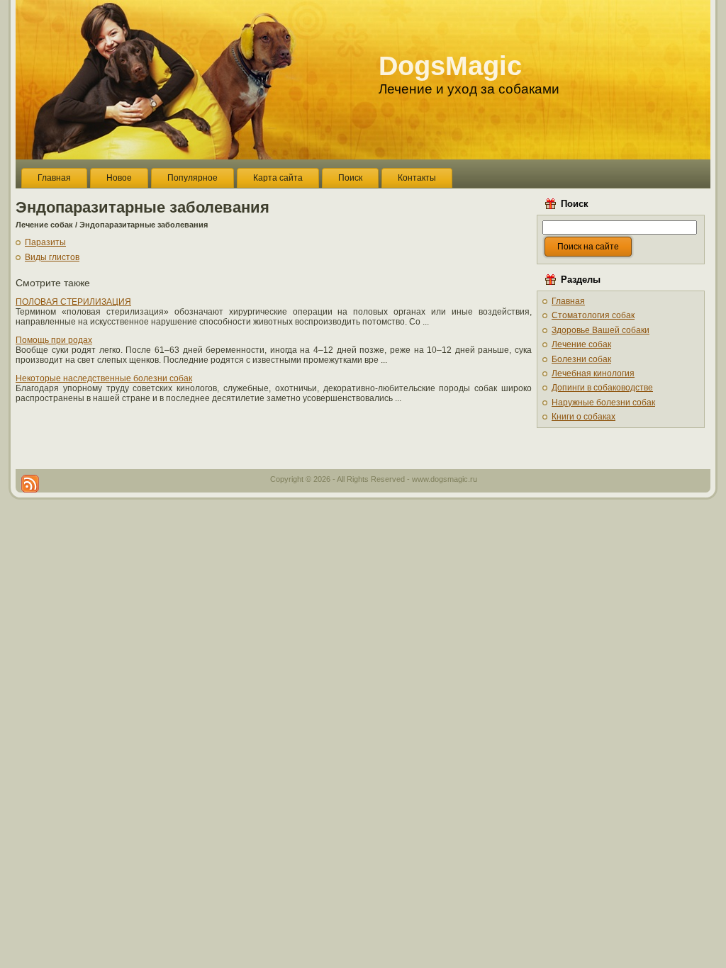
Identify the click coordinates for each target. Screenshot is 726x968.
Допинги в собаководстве (602, 388)
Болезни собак (581, 359)
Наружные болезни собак (603, 402)
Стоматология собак (593, 315)
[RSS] (30, 484)
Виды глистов (52, 257)
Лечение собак (44, 224)
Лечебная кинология (593, 373)
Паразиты (45, 242)
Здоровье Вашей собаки (600, 330)
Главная (568, 301)
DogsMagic (450, 66)
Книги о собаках (583, 417)
